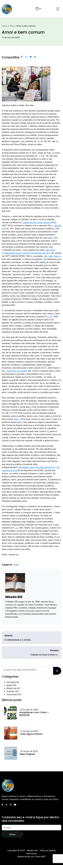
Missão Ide (11, 688)
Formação (11, 682)
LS (16, 527)
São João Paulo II (52, 256)
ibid (16, 419)
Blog (12, 26)
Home (4, 26)
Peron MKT (40, 856)
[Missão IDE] (7, 8)
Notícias (10, 691)
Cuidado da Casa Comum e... (44, 652)
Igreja (16, 564)
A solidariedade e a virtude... (18, 637)
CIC (50, 316)
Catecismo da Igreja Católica (36, 222)
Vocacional (11, 694)
